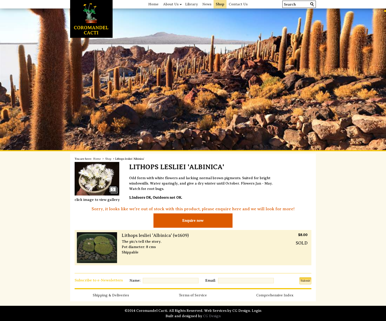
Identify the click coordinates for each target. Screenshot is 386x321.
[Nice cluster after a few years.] (97, 194)
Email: (210, 280)
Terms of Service (193, 295)
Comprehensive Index (274, 295)
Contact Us (238, 4)
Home (153, 4)
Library (191, 4)
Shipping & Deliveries (111, 295)
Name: (135, 280)
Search (290, 4)
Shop (220, 4)
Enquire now (192, 221)
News (206, 4)
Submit (305, 280)
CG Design (212, 316)
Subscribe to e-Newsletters (99, 280)
